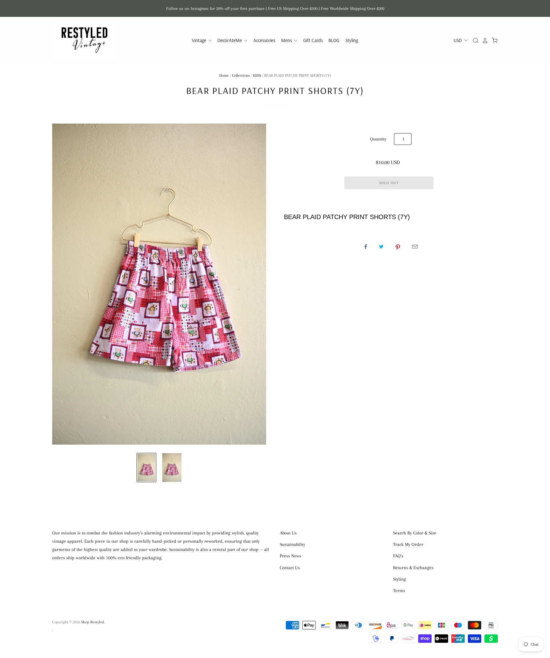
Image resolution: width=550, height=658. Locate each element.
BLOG (333, 40)
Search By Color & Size (414, 532)
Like (365, 246)
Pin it (398, 246)
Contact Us (290, 567)
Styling (351, 40)
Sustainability (292, 544)
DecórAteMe (230, 40)
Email (415, 246)
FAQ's (398, 555)
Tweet (381, 246)
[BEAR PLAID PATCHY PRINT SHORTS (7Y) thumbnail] (146, 467)
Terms (399, 590)
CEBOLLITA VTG (275, 106)
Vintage (200, 40)
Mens (287, 40)
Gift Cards (313, 40)
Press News (290, 555)
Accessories (264, 40)
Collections (241, 75)
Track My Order (408, 544)
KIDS (257, 75)
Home (224, 75)
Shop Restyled (92, 622)
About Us (288, 532)
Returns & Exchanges (413, 567)
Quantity (378, 138)
